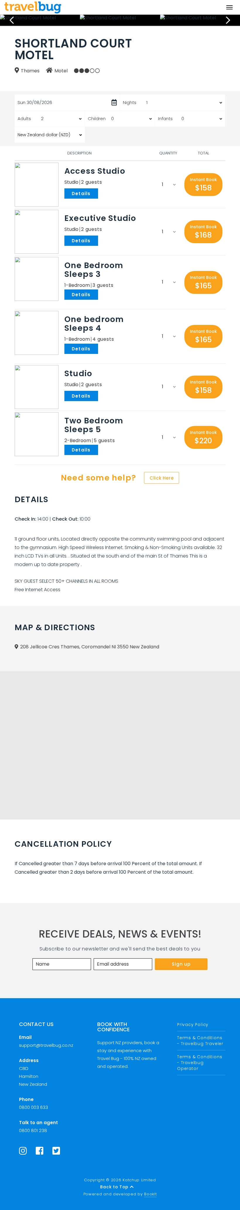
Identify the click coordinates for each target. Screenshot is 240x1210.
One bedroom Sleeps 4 (94, 323)
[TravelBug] (32, 7)
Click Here (162, 478)
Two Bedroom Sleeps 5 (93, 425)
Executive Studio (100, 218)
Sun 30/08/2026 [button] (35, 102)
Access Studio (94, 171)
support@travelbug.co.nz (46, 1045)
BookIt (150, 1194)
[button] (203, 184)
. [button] (99, 193)
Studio (78, 373)
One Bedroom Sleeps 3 (93, 270)
